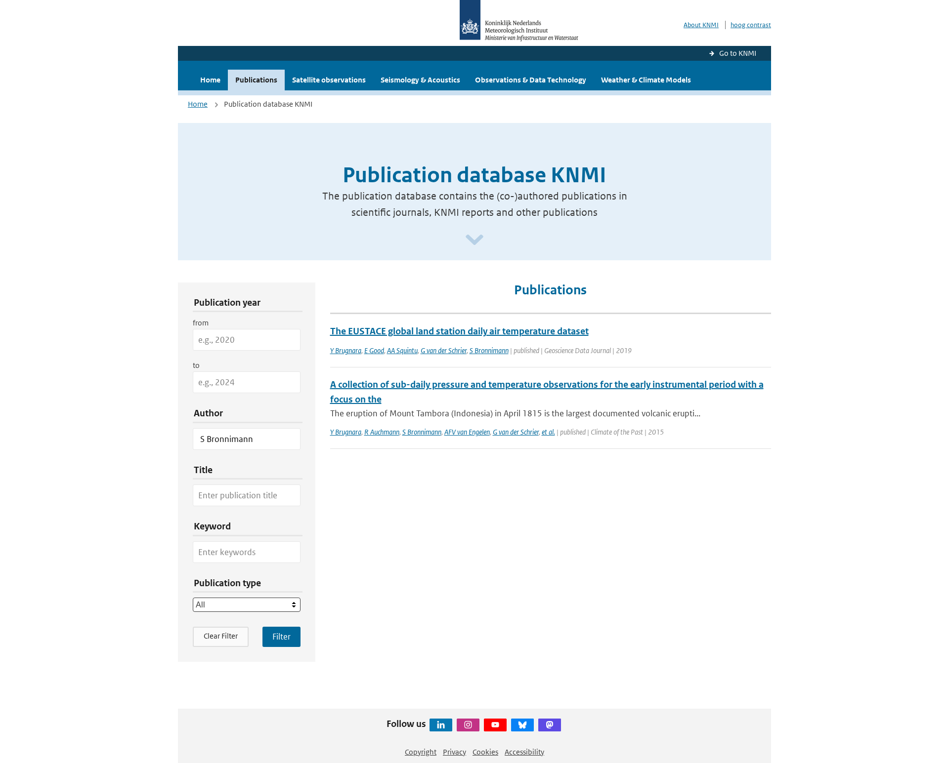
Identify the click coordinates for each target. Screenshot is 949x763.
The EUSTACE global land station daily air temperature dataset (459, 331)
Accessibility (524, 752)
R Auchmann (381, 432)
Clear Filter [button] (221, 636)
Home (210, 79)
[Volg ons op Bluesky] (522, 725)
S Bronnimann (489, 350)
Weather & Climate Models (646, 79)
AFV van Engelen (467, 432)
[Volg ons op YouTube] (495, 725)
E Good (374, 350)
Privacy (454, 752)
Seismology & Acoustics (420, 79)
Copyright (420, 752)
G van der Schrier (444, 350)
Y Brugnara (345, 350)
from (201, 322)
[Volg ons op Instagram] (468, 725)
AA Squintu (402, 350)
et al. (548, 432)
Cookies (485, 752)
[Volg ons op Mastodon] (549, 725)
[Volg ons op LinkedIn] (441, 725)
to (196, 365)
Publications (256, 79)
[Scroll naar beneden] (474, 240)
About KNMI (701, 25)
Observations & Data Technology (530, 79)
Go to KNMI (737, 53)
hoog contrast (751, 25)
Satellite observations (329, 79)
